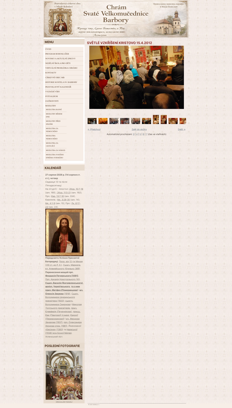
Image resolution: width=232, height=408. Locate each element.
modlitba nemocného (52, 137)
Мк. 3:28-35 (63, 199)
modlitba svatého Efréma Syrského (55, 156)
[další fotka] (185, 77)
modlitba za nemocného (52, 130)
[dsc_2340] (146, 123)
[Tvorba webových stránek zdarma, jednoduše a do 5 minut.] (99, 404)
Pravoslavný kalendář (58, 87)
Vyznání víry (52, 91)
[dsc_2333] (135, 123)
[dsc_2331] (124, 123)
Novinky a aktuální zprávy (60, 58)
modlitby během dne (54, 115)
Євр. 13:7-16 (57, 196)
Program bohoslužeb (57, 54)
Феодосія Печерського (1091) (61, 275)
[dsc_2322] (92, 123)
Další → (181, 129)
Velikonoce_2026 (60, 401)
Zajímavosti (51, 101)
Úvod (48, 49)
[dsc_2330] (113, 123)
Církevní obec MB (54, 77)
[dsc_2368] (164, 123)
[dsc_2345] (156, 123)
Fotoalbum (51, 96)
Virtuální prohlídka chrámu (61, 68)
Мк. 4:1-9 (50, 203)
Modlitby (50, 106)
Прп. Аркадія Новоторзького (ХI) (62, 279)
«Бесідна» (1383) (54, 329)
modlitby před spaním (53, 122)
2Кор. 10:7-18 (76, 189)
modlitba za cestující (52, 144)
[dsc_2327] (103, 123)
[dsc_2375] (183, 123)
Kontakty (50, 73)
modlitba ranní (54, 110)
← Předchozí (94, 129)
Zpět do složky (139, 129)
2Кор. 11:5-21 (64, 192)
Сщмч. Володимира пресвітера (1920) (62, 297)
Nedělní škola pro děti (57, 63)
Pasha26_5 (69, 401)
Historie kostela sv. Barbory (61, 82)
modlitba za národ (55, 150)
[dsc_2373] (173, 123)
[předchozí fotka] (88, 77)
